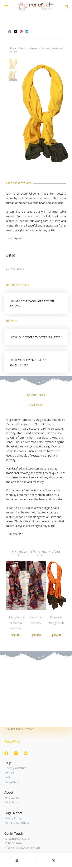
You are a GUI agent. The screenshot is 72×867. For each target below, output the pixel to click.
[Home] (17, 860)
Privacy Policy (12, 818)
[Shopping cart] (66, 6)
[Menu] (6, 7)
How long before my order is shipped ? (36, 337)
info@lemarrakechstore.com (22, 847)
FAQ (7, 777)
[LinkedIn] (27, 31)
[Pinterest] (21, 31)
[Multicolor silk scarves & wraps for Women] (16, 585)
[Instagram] (16, 753)
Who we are (11, 797)
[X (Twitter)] (15, 31)
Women (34, 48)
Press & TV (11, 802)
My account (11, 781)
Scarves (45, 48)
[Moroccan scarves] (36, 585)
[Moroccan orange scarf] (56, 585)
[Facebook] (9, 31)
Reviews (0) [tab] (36, 405)
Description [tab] (36, 395)
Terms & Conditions (16, 822)
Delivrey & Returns (16, 768)
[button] (36, 303)
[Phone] (54, 860)
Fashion (23, 48)
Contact (9, 772)
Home (13, 48)
